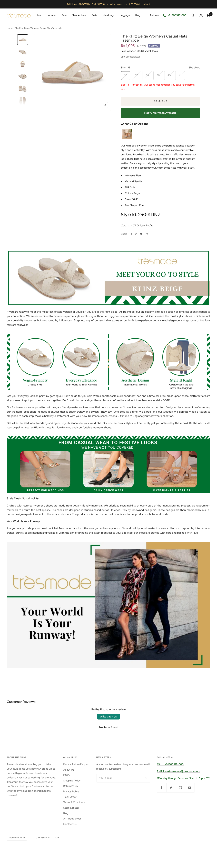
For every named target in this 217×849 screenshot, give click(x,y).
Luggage (125, 15)
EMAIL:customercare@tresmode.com (178, 771)
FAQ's (66, 775)
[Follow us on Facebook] (161, 787)
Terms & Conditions (74, 802)
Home (10, 28)
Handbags (108, 15)
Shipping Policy (72, 780)
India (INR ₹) (15, 837)
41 (180, 75)
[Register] (145, 778)
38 (147, 75)
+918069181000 (176, 15)
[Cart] (208, 15)
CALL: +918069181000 (170, 764)
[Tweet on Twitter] (141, 234)
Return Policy (70, 786)
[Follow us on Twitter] (171, 787)
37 (136, 75)
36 (125, 75)
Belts (94, 15)
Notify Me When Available (160, 112)
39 (158, 75)
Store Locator (71, 807)
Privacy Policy (71, 791)
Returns (154, 15)
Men (39, 15)
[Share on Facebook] (131, 234)
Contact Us (69, 824)
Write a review (108, 716)
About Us (68, 769)
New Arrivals (79, 15)
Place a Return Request (76, 764)
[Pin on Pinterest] (136, 234)
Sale (64, 15)
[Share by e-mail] (147, 234)
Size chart (194, 67)
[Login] (201, 15)
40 (169, 75)
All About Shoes (72, 818)
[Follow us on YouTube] (189, 787)
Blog (137, 15)
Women (52, 15)
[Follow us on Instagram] (180, 787)
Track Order (69, 796)
